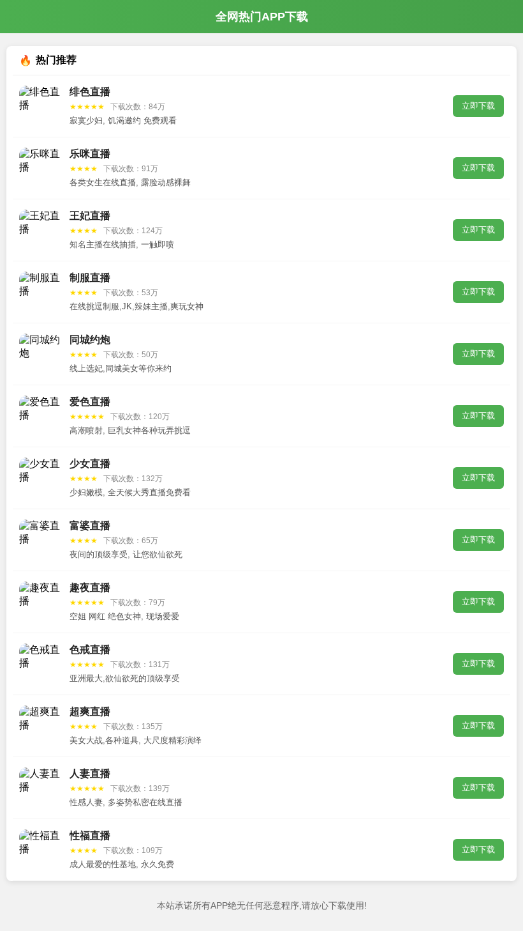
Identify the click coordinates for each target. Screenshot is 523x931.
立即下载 (478, 106)
